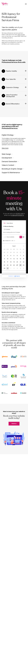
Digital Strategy (8, 135)
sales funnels (21, 34)
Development (7, 158)
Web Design (6, 154)
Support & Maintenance (11, 173)
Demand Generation (9, 161)
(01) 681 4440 (19, 213)
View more (5, 148)
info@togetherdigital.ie (17, 215)
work (3, 42)
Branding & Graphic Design (12, 169)
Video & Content (8, 165)
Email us (14, 423)
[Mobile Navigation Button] (26, 4)
